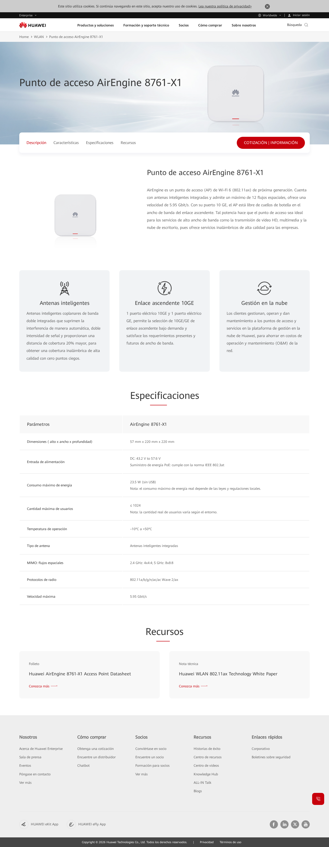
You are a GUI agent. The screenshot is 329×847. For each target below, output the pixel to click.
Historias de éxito (207, 749)
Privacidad (207, 842)
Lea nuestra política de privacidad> (225, 6)
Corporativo (261, 749)
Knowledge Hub (206, 774)
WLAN (39, 37)
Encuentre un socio (149, 757)
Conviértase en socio (150, 749)
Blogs (198, 791)
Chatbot (83, 765)
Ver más (25, 782)
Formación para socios (152, 765)
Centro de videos (206, 765)
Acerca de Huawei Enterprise (41, 749)
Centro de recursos (208, 757)
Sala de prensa (30, 757)
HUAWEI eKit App (44, 824)
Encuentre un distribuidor (96, 757)
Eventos (25, 765)
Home (24, 37)
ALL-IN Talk (202, 782)
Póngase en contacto (35, 774)
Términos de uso (230, 842)
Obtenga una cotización (95, 749)
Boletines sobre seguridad (271, 757)
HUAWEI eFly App (92, 824)
